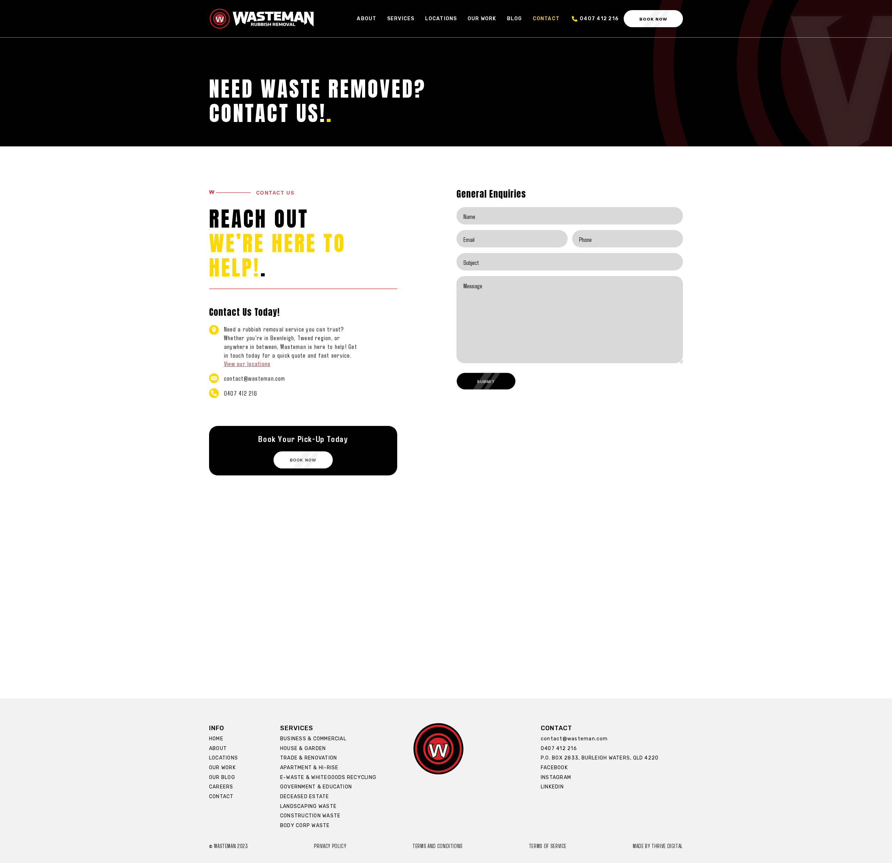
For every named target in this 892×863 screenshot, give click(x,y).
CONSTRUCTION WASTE (310, 816)
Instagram (556, 777)
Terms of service (548, 845)
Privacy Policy (330, 845)
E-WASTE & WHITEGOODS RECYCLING (328, 777)
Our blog (222, 777)
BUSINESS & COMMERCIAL (313, 739)
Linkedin (552, 787)
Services (401, 19)
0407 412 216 (599, 19)
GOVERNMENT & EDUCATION (316, 787)
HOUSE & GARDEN (303, 748)
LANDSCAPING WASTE (308, 806)
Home (216, 739)
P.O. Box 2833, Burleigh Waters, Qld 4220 (600, 758)
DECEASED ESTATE (304, 797)
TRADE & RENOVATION (308, 758)
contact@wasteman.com (254, 378)
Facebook (554, 768)
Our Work (482, 19)
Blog (514, 19)
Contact (546, 19)
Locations (441, 19)
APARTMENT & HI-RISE (309, 768)
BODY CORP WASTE (305, 825)
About (366, 19)
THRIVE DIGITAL (667, 845)
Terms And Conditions (438, 845)
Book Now (653, 18)
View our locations (247, 363)
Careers (221, 787)
